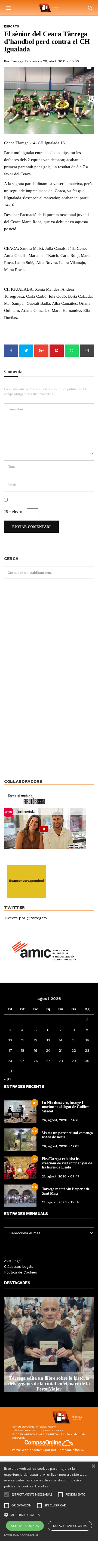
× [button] (93, 1466)
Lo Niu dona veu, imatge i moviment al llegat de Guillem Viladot (66, 1107)
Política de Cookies (20, 1272)
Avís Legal (13, 1261)
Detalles (41, 1486)
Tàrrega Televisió (25, 61)
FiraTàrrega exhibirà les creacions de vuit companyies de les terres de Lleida (67, 1163)
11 (22, 1040)
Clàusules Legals (18, 1267)
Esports (11, 26)
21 (60, 1050)
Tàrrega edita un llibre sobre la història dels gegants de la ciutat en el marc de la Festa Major (49, 1383)
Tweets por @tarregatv (25, 918)
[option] (49, 1344)
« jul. (8, 1079)
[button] (49, 1514)
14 (60, 1040)
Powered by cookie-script (21, 1535)
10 (10, 1040)
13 (48, 1040)
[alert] (49, 1501)
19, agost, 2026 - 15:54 (60, 1202)
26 (35, 1061)
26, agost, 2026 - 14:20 (60, 1120)
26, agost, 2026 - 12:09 (60, 1146)
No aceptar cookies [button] (70, 1526)
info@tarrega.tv (46, 1426)
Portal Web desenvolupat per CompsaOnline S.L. (49, 1450)
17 (10, 1050)
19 (35, 1050)
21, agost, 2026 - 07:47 (60, 1176)
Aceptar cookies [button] (25, 1526)
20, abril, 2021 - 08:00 (61, 61)
